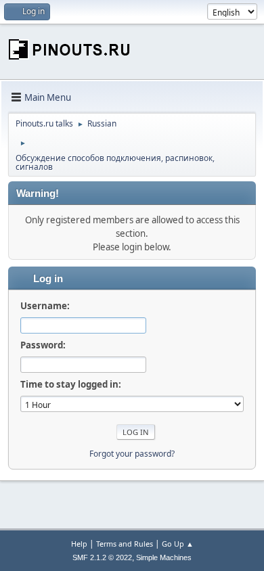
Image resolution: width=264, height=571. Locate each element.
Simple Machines (164, 557)
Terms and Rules (124, 544)
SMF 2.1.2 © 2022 (102, 557)
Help (79, 544)
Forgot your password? (132, 453)
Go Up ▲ (178, 544)
